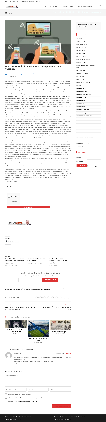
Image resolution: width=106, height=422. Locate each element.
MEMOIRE (79, 85)
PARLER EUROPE (81, 98)
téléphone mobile (29, 289)
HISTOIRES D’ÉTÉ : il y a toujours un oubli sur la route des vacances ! (14, 260)
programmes (8, 289)
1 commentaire (12, 76)
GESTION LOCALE (81, 70)
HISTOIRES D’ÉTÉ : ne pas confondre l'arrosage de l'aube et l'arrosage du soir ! (58, 260)
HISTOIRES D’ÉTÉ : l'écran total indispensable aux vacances (87, 12)
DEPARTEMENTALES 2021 (83, 59)
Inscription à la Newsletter (22, 1)
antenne (14, 288)
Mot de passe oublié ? (92, 167)
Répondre (68, 353)
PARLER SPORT (80, 128)
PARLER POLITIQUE (81, 113)
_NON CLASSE (80, 146)
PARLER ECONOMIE (81, 91)
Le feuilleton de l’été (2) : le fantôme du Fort (16, 330)
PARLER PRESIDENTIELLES (84, 116)
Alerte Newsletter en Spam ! (35, 1)
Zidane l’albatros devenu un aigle (38, 339)
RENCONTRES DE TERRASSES (84, 137)
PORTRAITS (79, 131)
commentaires (27, 288)
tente (48, 289)
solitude (17, 289)
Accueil (6, 1)
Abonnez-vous (50, 280)
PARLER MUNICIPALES (82, 110)
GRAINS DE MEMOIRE (82, 73)
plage (65, 288)
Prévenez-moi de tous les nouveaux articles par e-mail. (23, 401)
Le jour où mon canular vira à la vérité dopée (60, 332)
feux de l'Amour (35, 288)
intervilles (44, 288)
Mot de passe (79, 161)
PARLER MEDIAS (81, 107)
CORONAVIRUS (80, 50)
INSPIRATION (80, 79)
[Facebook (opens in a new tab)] (100, 6)
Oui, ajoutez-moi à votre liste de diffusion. (19, 394)
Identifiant (78, 157)
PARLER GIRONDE (81, 104)
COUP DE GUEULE (81, 53)
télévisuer (44, 289)
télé (22, 289)
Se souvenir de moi (94, 165)
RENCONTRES (80, 134)
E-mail (9, 186)
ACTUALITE (79, 38)
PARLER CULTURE (81, 89)
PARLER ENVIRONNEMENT (83, 94)
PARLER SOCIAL (80, 119)
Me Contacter (13, 1)
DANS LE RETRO (81, 56)
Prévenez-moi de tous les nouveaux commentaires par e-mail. (25, 398)
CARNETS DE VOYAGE (82, 47)
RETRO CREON (80, 140)
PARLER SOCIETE (81, 122)
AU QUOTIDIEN (80, 41)
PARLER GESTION (81, 101)
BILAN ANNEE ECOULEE (83, 44)
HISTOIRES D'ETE (40, 74)
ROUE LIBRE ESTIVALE (54, 74)
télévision (37, 289)
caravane (19, 288)
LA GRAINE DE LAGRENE (83, 82)
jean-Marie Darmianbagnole (55, 288)
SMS (14, 289)
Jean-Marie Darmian (13, 74)
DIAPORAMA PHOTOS (82, 62)
